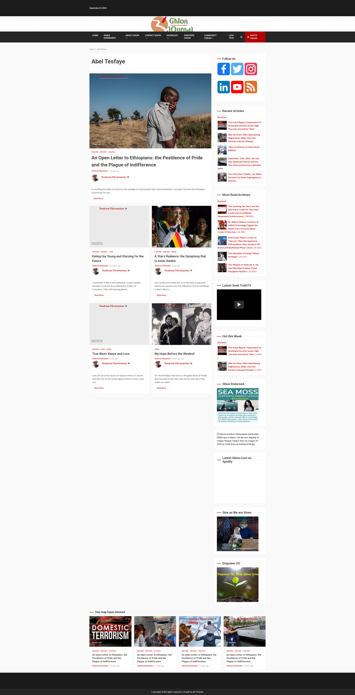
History (103, 152)
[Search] (241, 37)
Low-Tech (231, 37)
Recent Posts (222, 117)
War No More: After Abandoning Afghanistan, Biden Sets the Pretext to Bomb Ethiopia (155, 631)
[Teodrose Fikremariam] (95, 178)
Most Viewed (222, 201)
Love (111, 252)
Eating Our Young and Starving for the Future (119, 226)
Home (95, 36)
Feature (95, 152)
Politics (111, 152)
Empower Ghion (189, 37)
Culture (158, 252)
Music (174, 252)
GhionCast (172, 36)
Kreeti (187, 692)
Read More (98, 199)
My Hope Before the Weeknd (181, 324)
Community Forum (210, 37)
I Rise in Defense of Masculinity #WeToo (200, 631)
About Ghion (132, 36)
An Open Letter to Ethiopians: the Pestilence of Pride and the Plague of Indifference (150, 110)
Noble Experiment (110, 37)
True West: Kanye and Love (119, 324)
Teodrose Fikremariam (100, 171)
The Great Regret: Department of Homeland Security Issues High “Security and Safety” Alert (110, 631)
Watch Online (253, 37)
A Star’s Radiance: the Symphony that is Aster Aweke (181, 226)
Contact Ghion (153, 36)
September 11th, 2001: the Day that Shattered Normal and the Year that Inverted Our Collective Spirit (245, 631)
